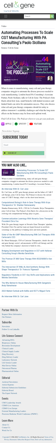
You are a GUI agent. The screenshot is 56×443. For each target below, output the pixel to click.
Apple (8, 124)
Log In (7, 11)
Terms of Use (48, 437)
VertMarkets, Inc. (24, 437)
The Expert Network (9, 393)
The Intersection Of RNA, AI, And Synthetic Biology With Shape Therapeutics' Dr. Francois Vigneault (25, 268)
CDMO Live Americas (10, 405)
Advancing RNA (8, 340)
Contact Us (6, 427)
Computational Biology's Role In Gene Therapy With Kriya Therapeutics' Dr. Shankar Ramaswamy (26, 203)
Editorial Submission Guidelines (14, 387)
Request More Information (12, 314)
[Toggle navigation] (5, 16)
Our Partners (6, 317)
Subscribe (15, 11)
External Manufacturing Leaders (14, 411)
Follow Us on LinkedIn (10, 329)
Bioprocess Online (9, 343)
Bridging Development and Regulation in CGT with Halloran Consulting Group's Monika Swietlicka (27, 252)
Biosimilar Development (11, 345)
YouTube (37, 124)
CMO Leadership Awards (11, 402)
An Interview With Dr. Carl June (15, 189)
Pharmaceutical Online (10, 371)
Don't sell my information (43, 439)
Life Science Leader (9, 362)
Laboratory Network (9, 360)
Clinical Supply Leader (10, 351)
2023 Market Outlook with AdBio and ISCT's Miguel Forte (26, 291)
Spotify (22, 124)
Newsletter (6, 326)
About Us (5, 424)
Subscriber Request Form (25, 439)
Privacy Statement (10, 439)
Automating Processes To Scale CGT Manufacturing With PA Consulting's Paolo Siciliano (35, 173)
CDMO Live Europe (9, 408)
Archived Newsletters (10, 382)
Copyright (5, 437)
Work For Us (7, 430)
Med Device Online (9, 365)
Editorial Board (8, 390)
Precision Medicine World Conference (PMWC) (20, 414)
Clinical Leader (7, 348)
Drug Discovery (8, 354)
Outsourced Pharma (9, 368)
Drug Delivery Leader (10, 357)
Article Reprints (8, 384)
